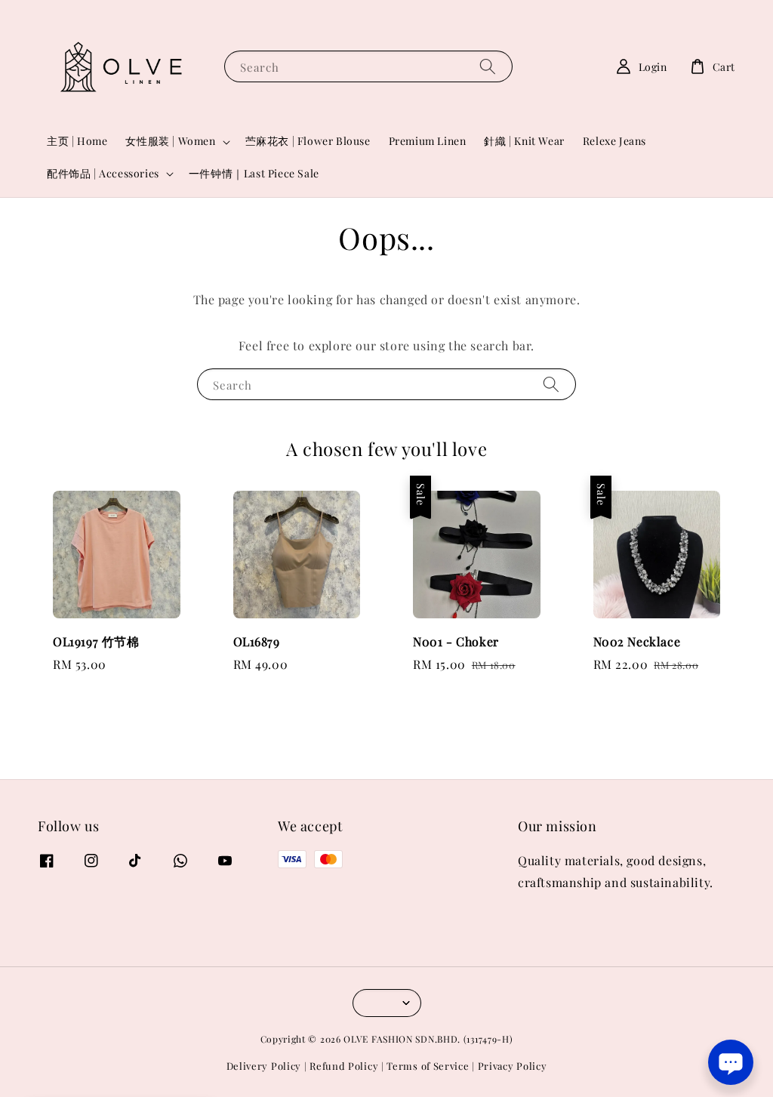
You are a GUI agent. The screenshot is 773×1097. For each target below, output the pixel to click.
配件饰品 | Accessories (103, 173)
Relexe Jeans (614, 141)
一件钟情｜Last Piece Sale (254, 173)
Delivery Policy (264, 1065)
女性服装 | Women (170, 141)
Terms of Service (427, 1065)
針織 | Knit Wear (524, 141)
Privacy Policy (512, 1065)
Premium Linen (428, 141)
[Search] (487, 66)
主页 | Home (77, 141)
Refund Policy (344, 1065)
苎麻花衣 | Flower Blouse (308, 141)
